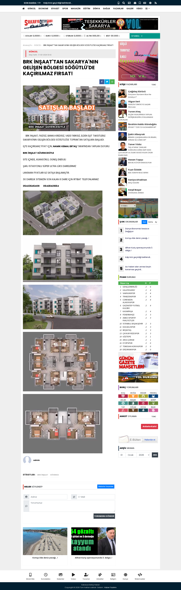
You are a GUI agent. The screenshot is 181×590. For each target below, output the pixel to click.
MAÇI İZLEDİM (133, 182)
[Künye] (150, 3)
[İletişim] (129, 3)
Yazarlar (86, 579)
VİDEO (139, 8)
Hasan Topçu (135, 159)
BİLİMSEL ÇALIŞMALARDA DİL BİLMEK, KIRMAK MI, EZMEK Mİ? (142, 138)
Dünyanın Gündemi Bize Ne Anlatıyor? (139, 95)
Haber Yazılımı (110, 587)
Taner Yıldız (135, 144)
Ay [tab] (156, 222)
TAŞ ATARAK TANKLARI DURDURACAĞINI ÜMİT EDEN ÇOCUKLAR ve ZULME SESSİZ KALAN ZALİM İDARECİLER (135, 151)
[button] (147, 8)
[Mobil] (118, 3)
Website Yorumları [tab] (105, 486)
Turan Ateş (134, 111)
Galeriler (60, 579)
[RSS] (155, 3)
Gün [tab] (144, 222)
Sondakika (45, 579)
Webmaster (140, 579)
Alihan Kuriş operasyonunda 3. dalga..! (136, 249)
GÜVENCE (54, 475)
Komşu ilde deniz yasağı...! (134, 240)
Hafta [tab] (150, 222)
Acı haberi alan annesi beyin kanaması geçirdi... (135, 268)
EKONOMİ (43, 8)
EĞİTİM (86, 8)
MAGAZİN (75, 8)
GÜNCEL (32, 8)
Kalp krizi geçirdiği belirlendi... (57, 3)
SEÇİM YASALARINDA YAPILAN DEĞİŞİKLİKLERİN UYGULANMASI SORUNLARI (135, 117)
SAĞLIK (106, 8)
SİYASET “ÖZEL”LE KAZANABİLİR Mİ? (142, 127)
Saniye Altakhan (137, 179)
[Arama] (123, 3)
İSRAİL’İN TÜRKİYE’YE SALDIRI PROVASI (139, 105)
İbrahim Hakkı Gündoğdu (142, 124)
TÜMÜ (153, 85)
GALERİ (129, 8)
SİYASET (55, 8)
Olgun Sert (134, 101)
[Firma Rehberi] (135, 3)
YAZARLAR (118, 8)
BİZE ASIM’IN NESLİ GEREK (138, 172)
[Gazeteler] (144, 3)
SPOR (65, 8)
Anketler (100, 579)
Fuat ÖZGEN (134, 169)
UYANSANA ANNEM (136, 193)
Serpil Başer (134, 189)
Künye (125, 579)
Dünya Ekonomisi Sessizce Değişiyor (134, 230)
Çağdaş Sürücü (137, 91)
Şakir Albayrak (136, 134)
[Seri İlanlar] (140, 3)
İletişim (113, 579)
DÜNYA (96, 8)
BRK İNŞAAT (42, 475)
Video (73, 579)
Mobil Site (30, 579)
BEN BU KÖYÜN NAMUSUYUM (139, 162)
